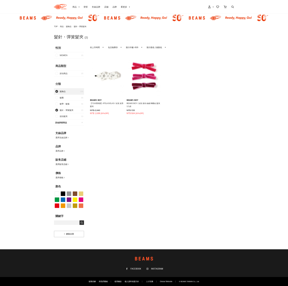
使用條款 (118, 281)
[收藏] (217, 7)
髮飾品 (68, 26)
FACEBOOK (135, 269)
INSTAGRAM (156, 269)
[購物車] (225, 7)
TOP (56, 26)
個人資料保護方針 (132, 281)
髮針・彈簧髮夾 (80, 26)
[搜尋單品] (232, 7)
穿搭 (86, 7)
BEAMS (60, 6)
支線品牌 (96, 7)
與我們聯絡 (103, 281)
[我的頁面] (211, 7)
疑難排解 (92, 281)
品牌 (114, 7)
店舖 (106, 7)
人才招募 (149, 281)
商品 (62, 26)
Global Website (166, 281)
